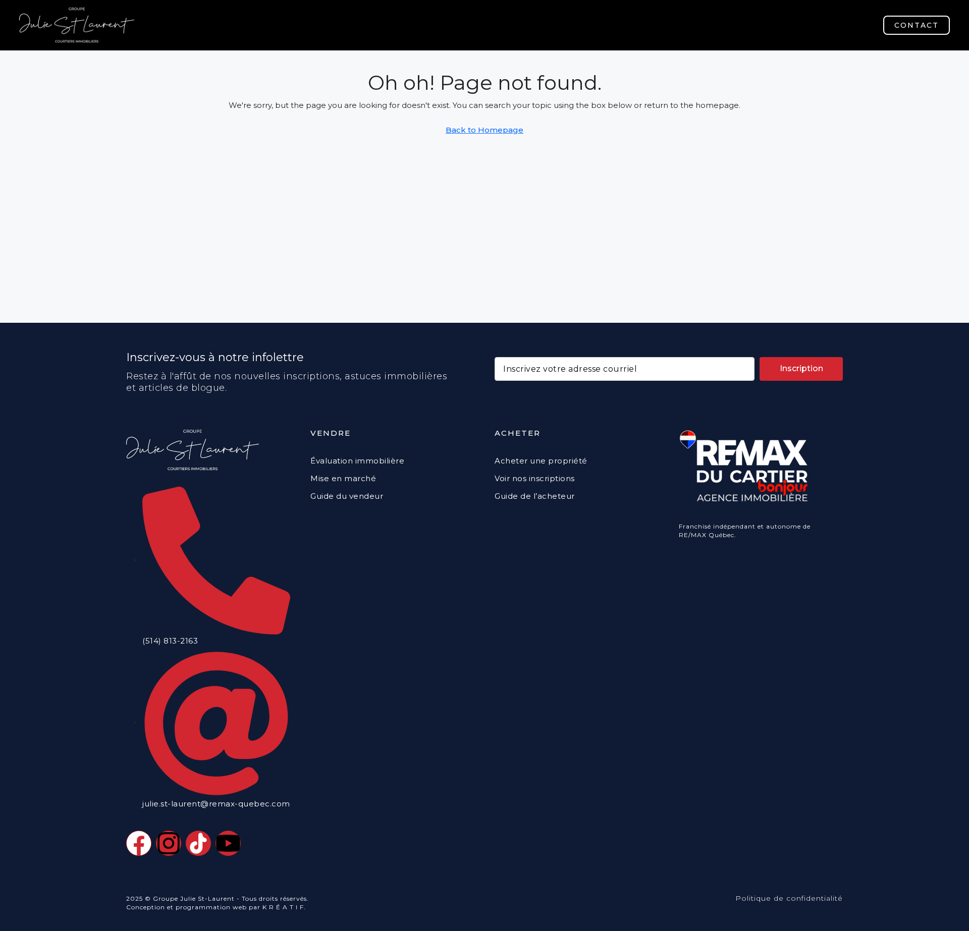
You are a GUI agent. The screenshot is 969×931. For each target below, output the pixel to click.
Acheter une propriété (541, 461)
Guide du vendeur (346, 496)
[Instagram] (168, 843)
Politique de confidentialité (789, 898)
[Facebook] (138, 843)
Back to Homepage (484, 130)
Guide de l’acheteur (535, 496)
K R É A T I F (283, 907)
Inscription (801, 368)
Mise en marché (343, 478)
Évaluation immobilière (357, 461)
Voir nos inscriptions (535, 478)
